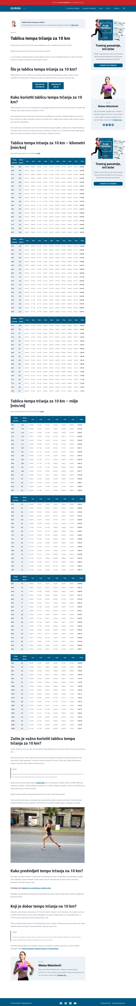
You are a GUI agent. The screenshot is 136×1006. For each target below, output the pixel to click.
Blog (101, 8)
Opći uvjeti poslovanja (118, 1003)
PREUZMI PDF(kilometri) (40, 86)
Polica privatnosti (106, 1003)
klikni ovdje (74, 25)
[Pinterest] (65, 1003)
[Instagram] (70, 1003)
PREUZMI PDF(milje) (56, 86)
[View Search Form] (123, 8)
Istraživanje (40, 783)
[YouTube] (75, 1003)
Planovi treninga (89, 8)
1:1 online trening (72, 8)
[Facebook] (61, 1003)
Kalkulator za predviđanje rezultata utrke (36, 888)
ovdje (38, 153)
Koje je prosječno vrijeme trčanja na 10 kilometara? (40, 949)
